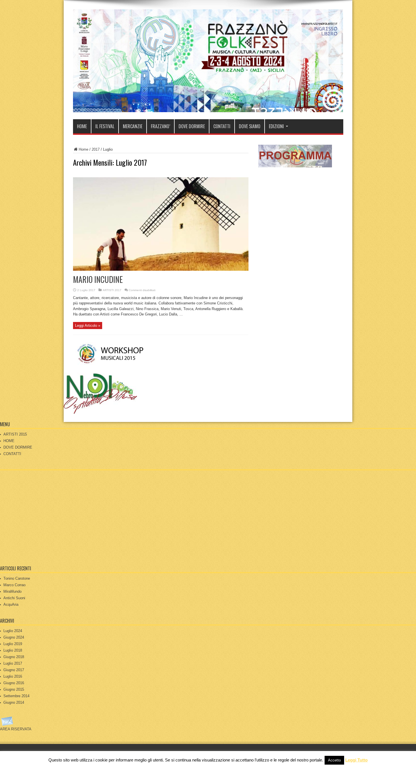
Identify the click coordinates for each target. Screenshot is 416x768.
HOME (82, 126)
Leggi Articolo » (87, 325)
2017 (96, 149)
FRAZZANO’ (160, 126)
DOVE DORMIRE (192, 126)
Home (83, 149)
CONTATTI (221, 126)
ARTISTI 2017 (112, 290)
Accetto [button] (334, 760)
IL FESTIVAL (104, 126)
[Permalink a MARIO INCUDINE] (160, 269)
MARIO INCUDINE (98, 279)
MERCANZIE (132, 126)
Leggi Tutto (356, 760)
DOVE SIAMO (249, 126)
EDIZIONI (276, 126)
